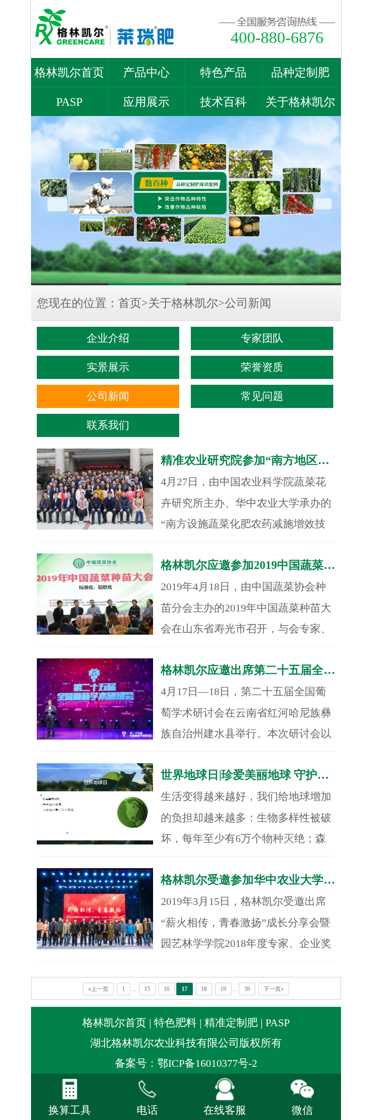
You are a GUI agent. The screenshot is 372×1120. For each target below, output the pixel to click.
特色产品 (223, 72)
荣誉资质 (262, 367)
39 (247, 989)
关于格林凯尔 (300, 102)
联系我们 (108, 425)
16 (167, 989)
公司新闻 (248, 303)
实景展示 (108, 367)
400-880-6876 (277, 37)
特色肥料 (175, 1023)
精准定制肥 (231, 1023)
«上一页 (98, 989)
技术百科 (223, 102)
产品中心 (146, 72)
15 (147, 989)
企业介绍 (108, 338)
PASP (69, 102)
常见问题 (262, 396)
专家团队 (262, 338)
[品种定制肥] (186, 200)
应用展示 (146, 102)
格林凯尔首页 (69, 72)
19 (223, 989)
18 (204, 989)
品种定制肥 (300, 72)
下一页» (274, 989)
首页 (129, 303)
